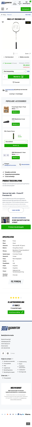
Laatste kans (26, 67)
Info (28, 71)
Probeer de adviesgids (16, 227)
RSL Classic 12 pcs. (9, 131)
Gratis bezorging (9, 89)
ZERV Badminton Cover (18, 119)
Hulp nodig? (28, 14)
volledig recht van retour (10, 165)
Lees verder (16, 210)
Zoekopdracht (26, 9)
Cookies (13, 353)
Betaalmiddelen (26, 164)
